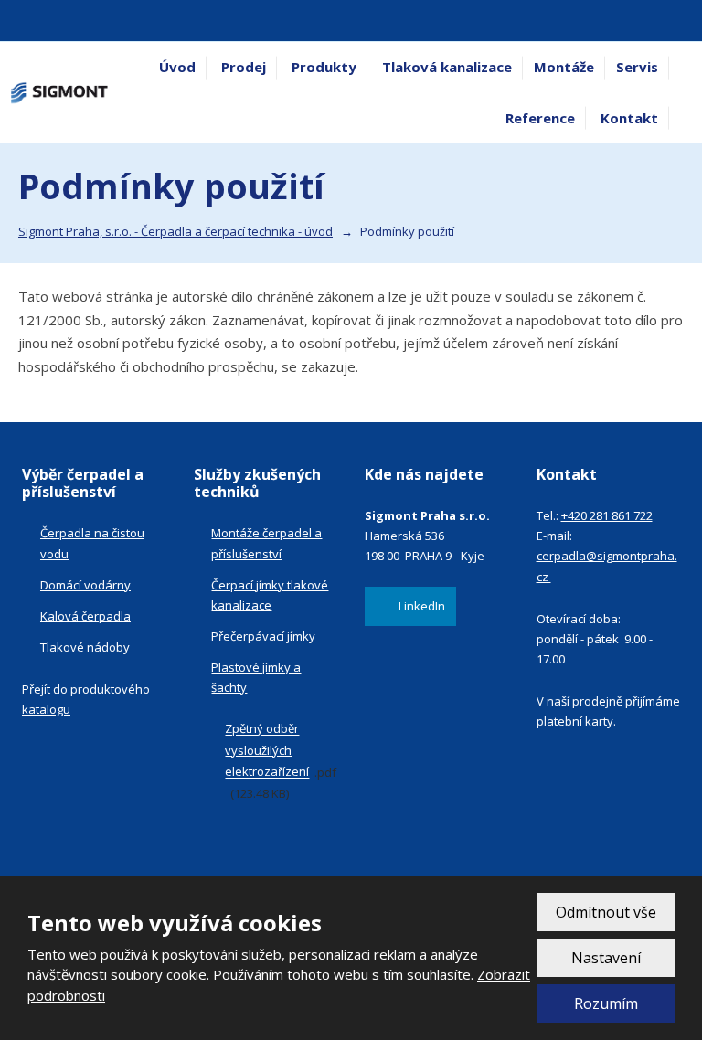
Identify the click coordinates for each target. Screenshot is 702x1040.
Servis (637, 67)
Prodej (243, 67)
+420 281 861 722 (607, 515)
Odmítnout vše (606, 912)
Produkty (324, 67)
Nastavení (606, 958)
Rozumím (606, 1003)
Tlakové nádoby (85, 647)
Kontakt (629, 118)
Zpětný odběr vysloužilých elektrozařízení (267, 750)
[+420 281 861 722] (18, 21)
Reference (540, 118)
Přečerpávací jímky (263, 636)
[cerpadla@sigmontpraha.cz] (38, 21)
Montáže (564, 67)
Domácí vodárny (85, 585)
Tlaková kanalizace (447, 67)
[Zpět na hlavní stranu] (59, 93)
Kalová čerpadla (85, 616)
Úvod (177, 67)
